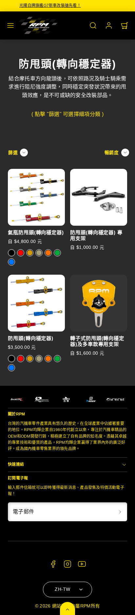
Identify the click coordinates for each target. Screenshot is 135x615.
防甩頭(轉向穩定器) (30, 338)
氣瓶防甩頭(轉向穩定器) (36, 232)
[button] (10, 25)
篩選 (13, 152)
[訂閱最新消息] (120, 511)
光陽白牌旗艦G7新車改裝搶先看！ (67, 5)
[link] (109, 25)
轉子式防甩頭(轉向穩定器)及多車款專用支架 (97, 341)
